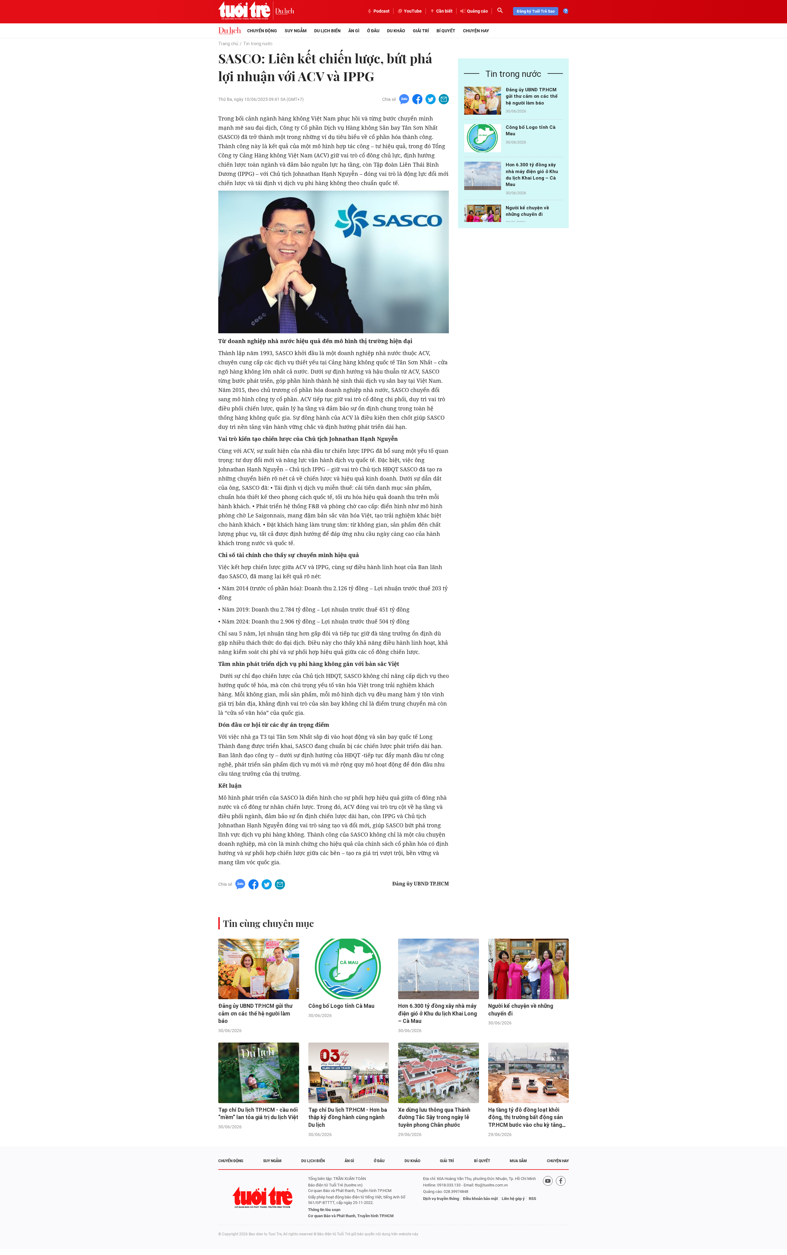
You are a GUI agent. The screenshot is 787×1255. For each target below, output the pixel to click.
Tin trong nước (258, 43)
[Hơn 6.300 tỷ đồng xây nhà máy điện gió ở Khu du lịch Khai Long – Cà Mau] (482, 176)
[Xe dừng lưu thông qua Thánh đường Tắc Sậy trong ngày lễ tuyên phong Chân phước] (438, 1073)
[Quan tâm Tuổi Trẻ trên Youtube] (548, 1197)
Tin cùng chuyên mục (268, 923)
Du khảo (396, 30)
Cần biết (444, 11)
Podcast (382, 11)
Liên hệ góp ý (513, 1198)
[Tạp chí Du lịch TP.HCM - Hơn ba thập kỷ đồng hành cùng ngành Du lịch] (348, 1073)
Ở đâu (373, 30)
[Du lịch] (284, 11)
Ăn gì (353, 30)
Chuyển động (262, 30)
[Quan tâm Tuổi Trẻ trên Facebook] (561, 1197)
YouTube (413, 11)
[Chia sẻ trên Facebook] (417, 99)
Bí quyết (446, 30)
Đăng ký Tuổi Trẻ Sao (536, 11)
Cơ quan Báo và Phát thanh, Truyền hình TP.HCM (351, 1215)
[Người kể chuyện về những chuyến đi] (482, 219)
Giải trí (421, 30)
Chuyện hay (476, 30)
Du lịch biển (327, 30)
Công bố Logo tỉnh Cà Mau (341, 1006)
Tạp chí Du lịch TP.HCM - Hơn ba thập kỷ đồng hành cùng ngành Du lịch (347, 1117)
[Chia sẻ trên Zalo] (404, 99)
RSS (532, 1198)
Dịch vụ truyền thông (441, 1198)
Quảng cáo (477, 11)
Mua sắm (518, 1161)
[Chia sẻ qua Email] (444, 99)
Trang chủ (228, 43)
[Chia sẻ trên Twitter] (430, 99)
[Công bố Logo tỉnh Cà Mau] (482, 138)
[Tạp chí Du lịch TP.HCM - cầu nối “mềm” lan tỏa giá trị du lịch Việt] (258, 1073)
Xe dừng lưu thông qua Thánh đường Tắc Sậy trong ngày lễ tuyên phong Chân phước (434, 1117)
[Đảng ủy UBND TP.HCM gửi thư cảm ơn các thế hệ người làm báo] (482, 101)
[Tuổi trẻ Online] (263, 1197)
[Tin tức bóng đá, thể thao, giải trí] (229, 30)
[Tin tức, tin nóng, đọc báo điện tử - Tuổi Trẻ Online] (246, 11)
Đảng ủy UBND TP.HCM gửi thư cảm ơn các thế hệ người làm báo (532, 96)
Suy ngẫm (295, 30)
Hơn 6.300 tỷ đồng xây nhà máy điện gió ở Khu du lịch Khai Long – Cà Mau (437, 1013)
